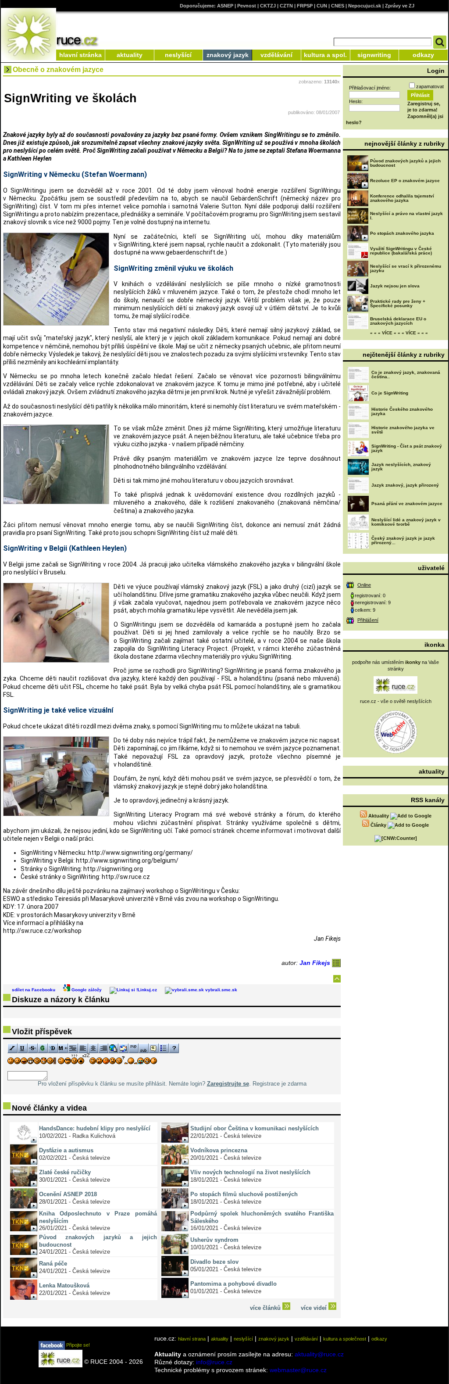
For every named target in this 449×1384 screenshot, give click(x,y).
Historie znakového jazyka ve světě (403, 429)
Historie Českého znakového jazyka (402, 411)
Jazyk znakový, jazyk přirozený (405, 485)
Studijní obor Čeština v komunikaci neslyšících (254, 1128)
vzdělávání (276, 54)
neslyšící (178, 54)
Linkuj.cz (147, 989)
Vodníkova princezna (218, 1150)
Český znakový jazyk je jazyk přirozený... (403, 540)
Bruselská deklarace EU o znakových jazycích (398, 321)
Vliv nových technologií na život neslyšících (250, 1172)
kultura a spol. (325, 54)
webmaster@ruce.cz (298, 1369)
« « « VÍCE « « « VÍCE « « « (399, 332)
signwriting (374, 54)
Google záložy (86, 989)
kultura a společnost (344, 1338)
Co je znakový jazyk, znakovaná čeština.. (405, 374)
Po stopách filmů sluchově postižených (244, 1194)
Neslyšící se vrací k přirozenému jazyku (405, 268)
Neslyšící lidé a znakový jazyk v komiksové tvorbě (406, 522)
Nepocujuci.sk (364, 5)
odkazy (423, 54)
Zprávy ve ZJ (399, 5)
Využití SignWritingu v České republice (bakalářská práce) (401, 250)
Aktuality (378, 815)
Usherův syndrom (214, 1240)
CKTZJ (268, 5)
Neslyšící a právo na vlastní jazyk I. (406, 215)
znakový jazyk (228, 54)
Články (378, 825)
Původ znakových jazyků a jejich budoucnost (405, 163)
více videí (314, 1308)
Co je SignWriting (389, 393)
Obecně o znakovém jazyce (58, 69)
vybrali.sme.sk (220, 989)
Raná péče (53, 1263)
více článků (266, 1308)
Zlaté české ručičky (65, 1172)
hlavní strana (192, 1338)
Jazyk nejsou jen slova (395, 285)
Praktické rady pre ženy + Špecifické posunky (397, 303)
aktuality (130, 54)
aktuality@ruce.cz (319, 1354)
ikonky (412, 662)
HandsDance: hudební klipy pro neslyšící (94, 1128)
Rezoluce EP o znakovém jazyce (405, 180)
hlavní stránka (80, 54)
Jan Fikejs (315, 962)
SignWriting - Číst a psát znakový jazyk (406, 448)
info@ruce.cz (214, 1362)
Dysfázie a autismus (66, 1150)
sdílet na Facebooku (33, 989)
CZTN (286, 5)
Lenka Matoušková (64, 1285)
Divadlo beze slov (214, 1262)
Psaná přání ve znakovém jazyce (406, 503)
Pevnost (246, 5)
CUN (322, 5)
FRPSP (305, 5)
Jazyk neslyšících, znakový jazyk (401, 466)
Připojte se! (77, 1345)
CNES (337, 5)
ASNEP (225, 5)
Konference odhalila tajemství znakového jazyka (402, 198)
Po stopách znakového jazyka (402, 233)
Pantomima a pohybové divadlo (233, 1283)
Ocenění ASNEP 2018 (68, 1194)
